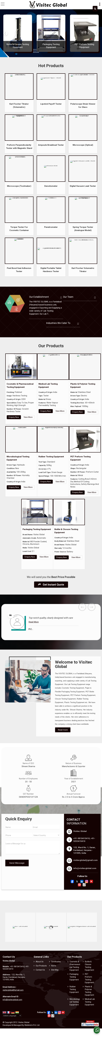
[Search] (95, 8)
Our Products (41, 966)
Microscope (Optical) (83, 145)
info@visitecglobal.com (84, 868)
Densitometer (51, 186)
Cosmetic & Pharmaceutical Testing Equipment (75, 966)
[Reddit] (84, 884)
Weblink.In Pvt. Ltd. (32, 1025)
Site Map (55, 970)
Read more (63, 730)
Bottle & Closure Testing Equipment (89, 966)
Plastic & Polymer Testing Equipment (89, 991)
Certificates (56, 962)
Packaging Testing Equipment (37, 529)
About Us (39, 962)
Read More (15, 622)
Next (91, 607)
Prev (82, 607)
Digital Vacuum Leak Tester (83, 186)
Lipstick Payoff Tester (51, 104)
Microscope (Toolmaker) (19, 186)
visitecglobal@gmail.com (85, 860)
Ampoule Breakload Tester (51, 145)
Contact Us (40, 970)
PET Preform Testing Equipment (89, 978)
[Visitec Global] (48, 4)
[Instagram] (86, 881)
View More (28, 417)
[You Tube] (91, 881)
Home (53, 966)
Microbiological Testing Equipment (75, 1002)
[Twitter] (77, 881)
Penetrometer (51, 227)
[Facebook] (72, 881)
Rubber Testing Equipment (51, 456)
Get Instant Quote (53, 584)
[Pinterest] (79, 884)
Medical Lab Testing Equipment (90, 1002)
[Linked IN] (81, 881)
